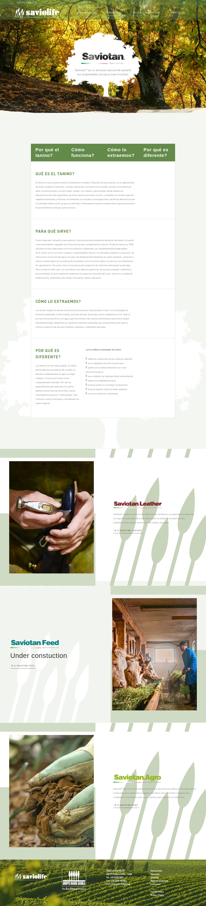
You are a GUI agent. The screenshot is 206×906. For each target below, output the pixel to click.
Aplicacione (156, 870)
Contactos (155, 884)
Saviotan (154, 877)
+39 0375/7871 (117, 877)
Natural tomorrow (159, 880)
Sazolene (154, 873)
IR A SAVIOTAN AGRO (126, 805)
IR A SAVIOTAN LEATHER (128, 530)
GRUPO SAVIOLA (27, 2)
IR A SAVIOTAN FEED (23, 665)
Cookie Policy (157, 891)
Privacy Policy (157, 894)
